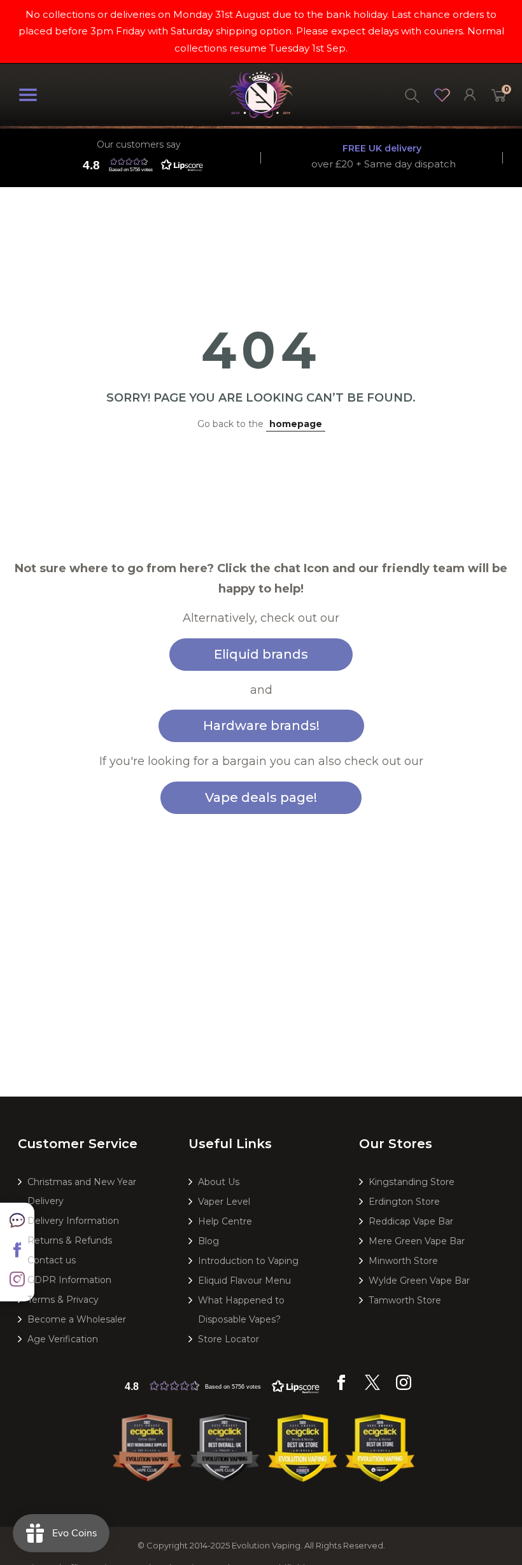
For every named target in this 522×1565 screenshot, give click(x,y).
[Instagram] (403, 1387)
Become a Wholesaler (76, 1319)
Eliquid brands (261, 654)
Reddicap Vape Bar (411, 1221)
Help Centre (225, 1221)
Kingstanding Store (412, 1182)
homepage (295, 424)
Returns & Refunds (69, 1240)
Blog (208, 1241)
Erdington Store (404, 1201)
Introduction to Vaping (248, 1261)
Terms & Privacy (63, 1299)
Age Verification (62, 1339)
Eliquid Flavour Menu (244, 1280)
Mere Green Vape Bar (417, 1241)
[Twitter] (372, 1387)
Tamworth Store (405, 1300)
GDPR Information (69, 1280)
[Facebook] (341, 1387)
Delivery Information (73, 1220)
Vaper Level (224, 1201)
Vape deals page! (261, 797)
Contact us (51, 1260)
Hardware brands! (261, 725)
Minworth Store (403, 1261)
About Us (218, 1182)
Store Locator (228, 1339)
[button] (140, 164)
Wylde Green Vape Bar (419, 1280)
